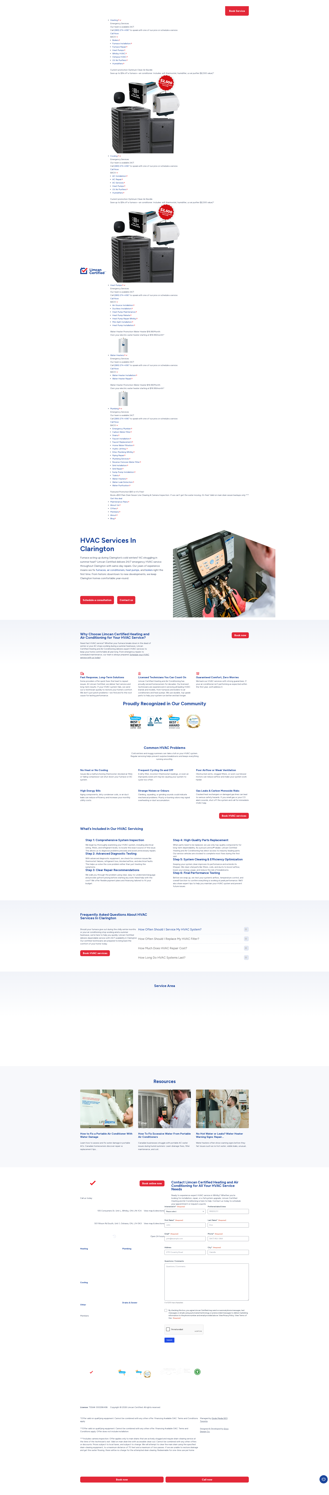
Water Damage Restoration (134, 1316)
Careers (83, 1313)
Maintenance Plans (119, 502)
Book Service (237, 10)
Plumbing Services (120, 458)
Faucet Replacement (122, 442)
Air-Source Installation (122, 305)
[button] (197, 1372)
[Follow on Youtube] (226, 1373)
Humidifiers (117, 63)
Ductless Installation (121, 308)
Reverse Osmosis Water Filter (126, 462)
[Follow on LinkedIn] (232, 1373)
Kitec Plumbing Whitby (122, 452)
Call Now (114, 33)
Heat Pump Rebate (121, 315)
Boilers (115, 40)
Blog (112, 518)
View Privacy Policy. (227, 1315)
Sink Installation (119, 465)
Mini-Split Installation (122, 322)
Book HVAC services (234, 815)
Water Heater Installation (124, 375)
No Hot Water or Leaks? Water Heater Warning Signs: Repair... (219, 1135)
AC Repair (116, 179)
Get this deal (116, 498)
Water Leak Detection (122, 482)
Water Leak (127, 1297)
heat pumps (132, 570)
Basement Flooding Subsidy (135, 1311)
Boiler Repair (86, 1257)
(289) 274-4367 (115, 9)
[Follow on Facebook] (240, 1373)
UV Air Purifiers (119, 60)
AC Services (118, 183)
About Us (114, 505)
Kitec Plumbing (129, 1268)
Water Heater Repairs (132, 1294)
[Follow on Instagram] (219, 1373)
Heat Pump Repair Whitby (124, 318)
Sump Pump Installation (123, 472)
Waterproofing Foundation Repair (137, 1319)
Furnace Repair (119, 47)
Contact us (126, 600)
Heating (114, 20)
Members (114, 512)
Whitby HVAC (118, 53)
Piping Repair (118, 455)
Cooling (113, 156)
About (113, 515)
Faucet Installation (121, 438)
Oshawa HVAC (119, 57)
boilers (149, 570)
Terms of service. (197, 1407)
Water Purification (120, 485)
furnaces (101, 570)
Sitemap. (167, 1407)
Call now (207, 1479)
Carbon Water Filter (121, 432)
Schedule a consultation (97, 600)
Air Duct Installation (89, 1251)
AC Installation (119, 176)
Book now (240, 635)
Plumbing (114, 408)
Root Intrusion (129, 1308)
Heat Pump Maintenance (123, 312)
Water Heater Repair (121, 378)
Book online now (152, 1183)
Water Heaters (117, 355)
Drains (115, 435)
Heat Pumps (118, 50)
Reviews (84, 1324)
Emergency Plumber (121, 428)
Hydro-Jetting (119, 448)
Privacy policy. (179, 1407)
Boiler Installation (88, 1254)
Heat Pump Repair (88, 1268)
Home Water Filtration (122, 445)
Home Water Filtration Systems (136, 1262)
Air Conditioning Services (91, 1290)
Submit (169, 1340)
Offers (113, 508)
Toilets (115, 475)
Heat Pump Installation (123, 325)
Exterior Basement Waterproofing (138, 1313)
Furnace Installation (121, 43)
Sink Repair (117, 469)
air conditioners (116, 570)
